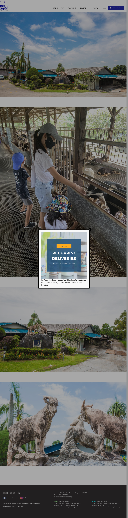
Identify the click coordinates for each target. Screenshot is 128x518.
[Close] (89, 229)
